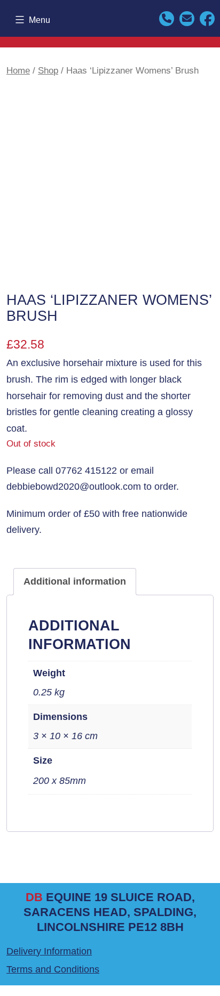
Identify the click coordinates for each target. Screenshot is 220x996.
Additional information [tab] (74, 581)
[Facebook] (207, 17)
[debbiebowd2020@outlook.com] (186, 17)
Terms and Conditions (52, 969)
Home (18, 71)
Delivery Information (49, 951)
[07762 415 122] (166, 17)
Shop (48, 71)
